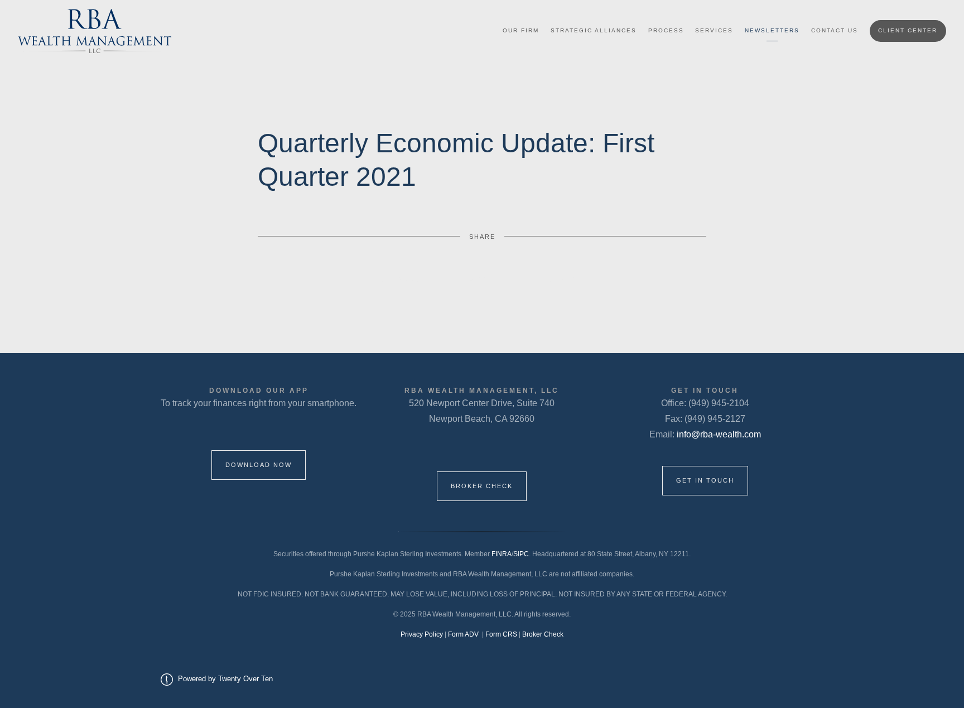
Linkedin (565, 279)
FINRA (501, 554)
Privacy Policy (422, 634)
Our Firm (521, 30)
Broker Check (482, 486)
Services (714, 30)
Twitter (482, 279)
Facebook (398, 279)
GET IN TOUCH (705, 480)
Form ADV (464, 634)
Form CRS (502, 634)
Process (666, 30)
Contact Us (834, 30)
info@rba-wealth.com (719, 434)
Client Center (907, 30)
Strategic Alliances (594, 30)
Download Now (258, 464)
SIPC (521, 554)
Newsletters (772, 30)
